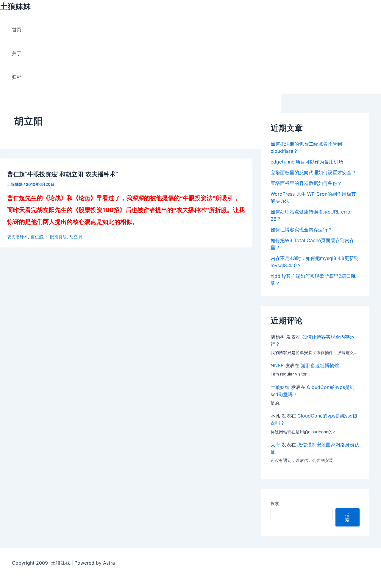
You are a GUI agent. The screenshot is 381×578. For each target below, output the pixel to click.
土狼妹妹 (15, 6)
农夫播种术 (17, 236)
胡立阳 (75, 236)
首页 (16, 29)
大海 (275, 445)
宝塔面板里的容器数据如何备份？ (306, 183)
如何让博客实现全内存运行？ (301, 230)
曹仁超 (37, 236)
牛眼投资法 (56, 236)
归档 (16, 77)
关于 (16, 53)
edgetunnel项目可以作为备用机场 (307, 162)
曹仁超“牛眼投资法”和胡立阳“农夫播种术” (62, 174)
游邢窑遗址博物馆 (320, 365)
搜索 (275, 503)
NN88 (277, 365)
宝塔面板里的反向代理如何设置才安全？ (313, 172)
